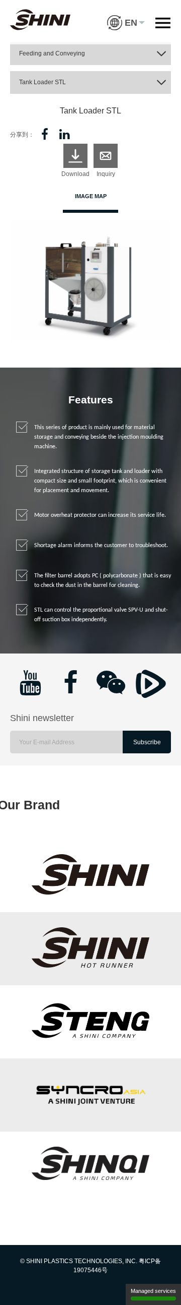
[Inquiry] (106, 156)
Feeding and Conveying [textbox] (52, 53)
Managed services (153, 1291)
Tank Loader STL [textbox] (42, 82)
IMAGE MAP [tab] (91, 196)
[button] (126, 15)
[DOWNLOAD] (75, 156)
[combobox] (90, 53)
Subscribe (147, 742)
